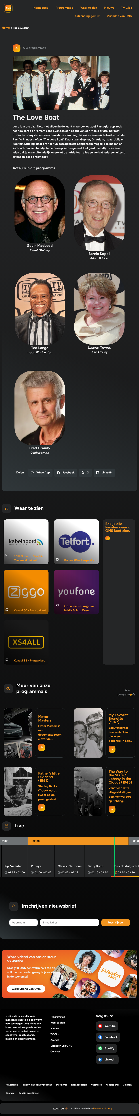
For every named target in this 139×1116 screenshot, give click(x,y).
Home (6, 27)
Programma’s (64, 7)
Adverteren (12, 1084)
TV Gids (126, 7)
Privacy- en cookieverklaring (37, 1084)
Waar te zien (88, 7)
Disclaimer (61, 1084)
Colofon (127, 1084)
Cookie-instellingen (28, 1093)
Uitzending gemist (87, 16)
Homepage (40, 7)
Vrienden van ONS (119, 16)
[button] (40, 473)
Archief (54, 1040)
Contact (55, 1051)
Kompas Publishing (102, 1108)
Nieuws (109, 7)
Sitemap (10, 1093)
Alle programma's (34, 48)
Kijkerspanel (112, 1084)
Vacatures (96, 1084)
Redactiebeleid (79, 1084)
